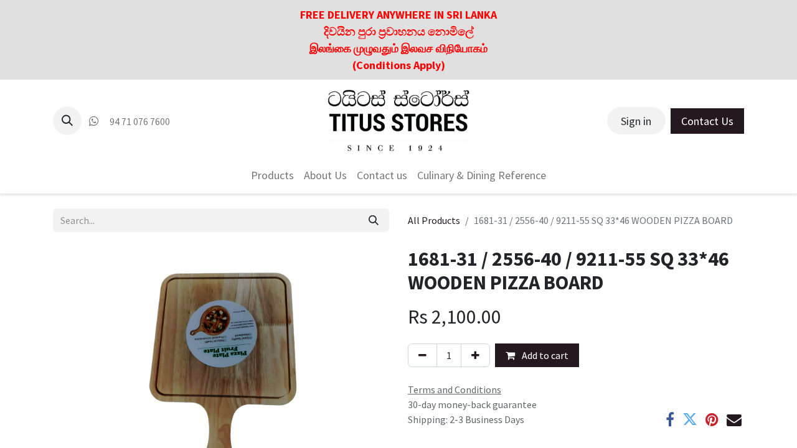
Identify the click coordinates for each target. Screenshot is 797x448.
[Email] (734, 419)
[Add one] (475, 355)
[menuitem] (272, 175)
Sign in (636, 121)
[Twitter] (689, 419)
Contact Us (707, 121)
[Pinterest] (712, 419)
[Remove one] (422, 355)
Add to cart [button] (544, 355)
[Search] (373, 220)
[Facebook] (670, 419)
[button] (67, 120)
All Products (434, 220)
